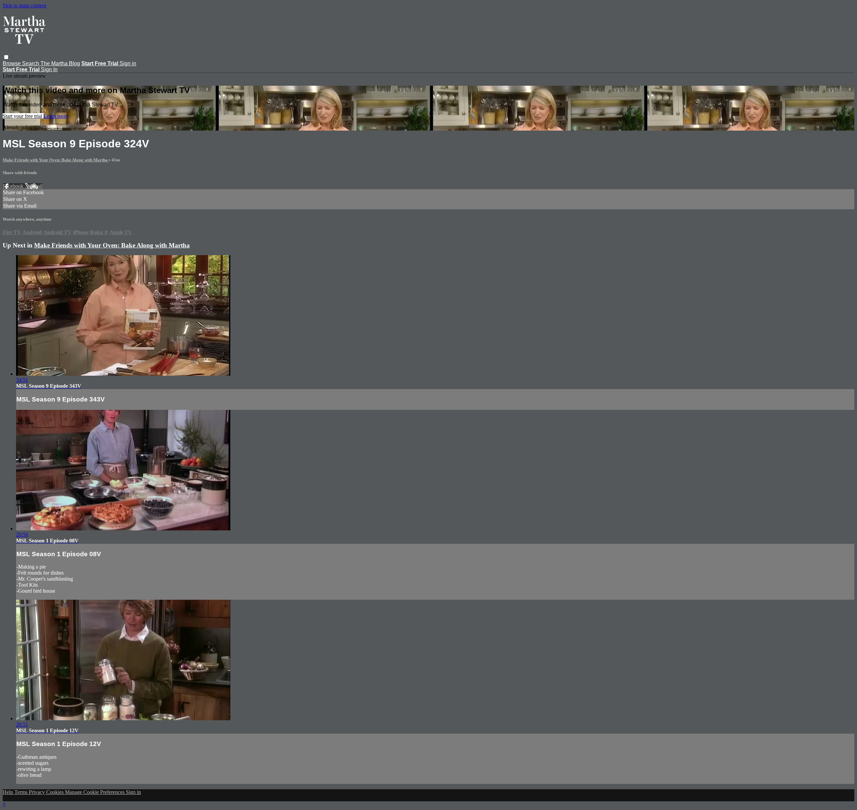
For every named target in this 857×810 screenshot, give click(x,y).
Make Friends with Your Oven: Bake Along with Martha (56, 159)
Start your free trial (23, 116)
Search (31, 63)
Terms (21, 792)
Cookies (55, 792)
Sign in (128, 63)
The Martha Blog (60, 63)
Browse (12, 63)
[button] (6, 57)
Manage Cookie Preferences (95, 792)
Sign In (49, 69)
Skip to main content (24, 5)
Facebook (14, 186)
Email (36, 186)
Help (8, 792)
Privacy (37, 792)
